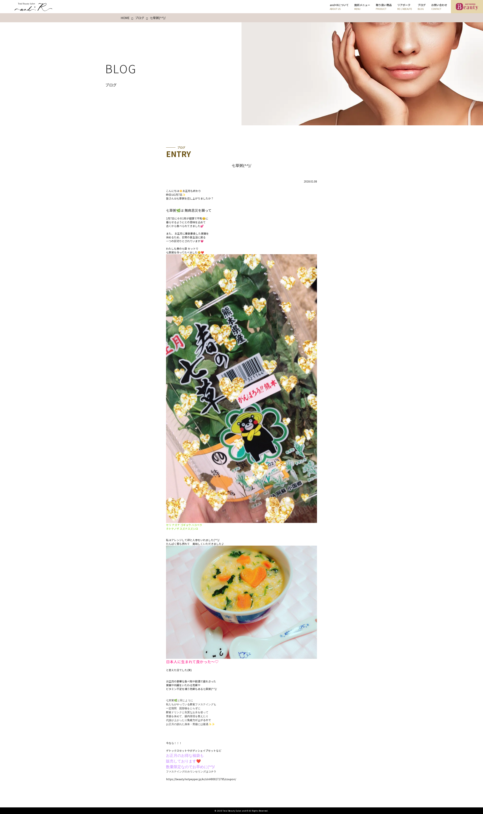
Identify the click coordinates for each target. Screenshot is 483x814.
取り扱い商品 (384, 6)
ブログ (422, 6)
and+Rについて (339, 6)
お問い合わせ (439, 6)
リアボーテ (404, 6)
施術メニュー (362, 6)
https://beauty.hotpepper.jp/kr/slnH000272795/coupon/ (201, 779)
